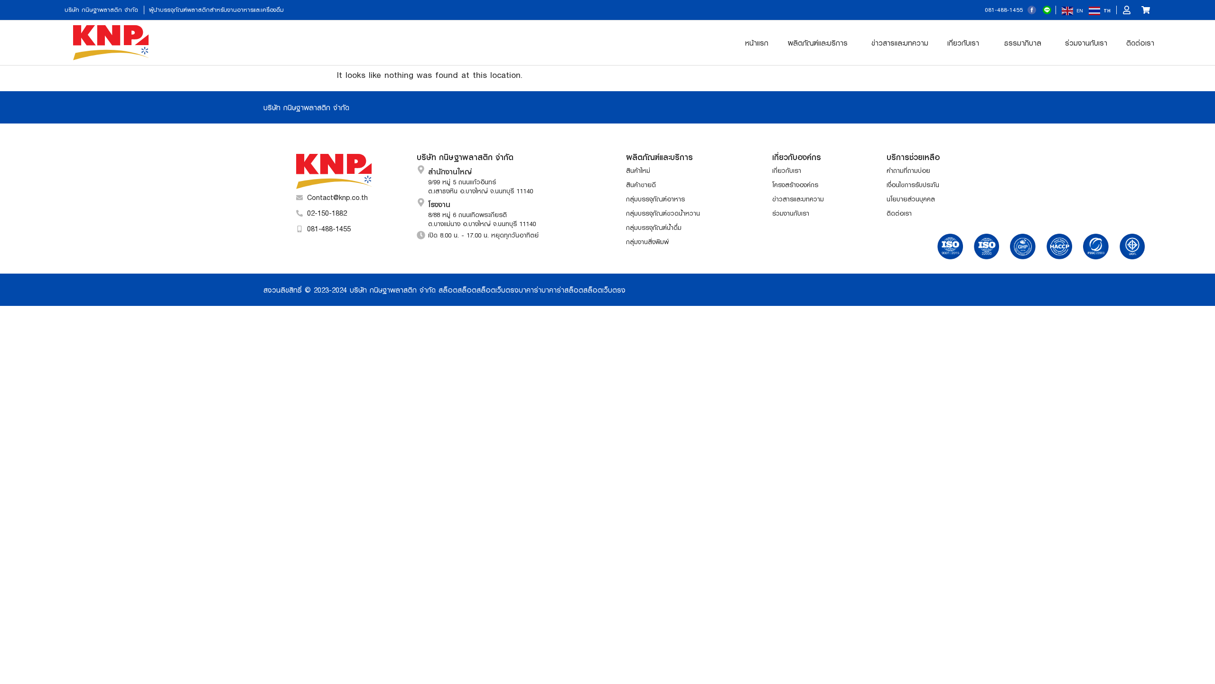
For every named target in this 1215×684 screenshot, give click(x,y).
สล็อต (448, 290)
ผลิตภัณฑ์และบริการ (818, 43)
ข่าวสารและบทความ (899, 43)
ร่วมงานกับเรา (1086, 43)
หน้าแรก (756, 43)
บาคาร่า (530, 290)
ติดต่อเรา (1140, 43)
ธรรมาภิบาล (1022, 43)
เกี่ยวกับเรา (963, 43)
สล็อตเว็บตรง (498, 290)
